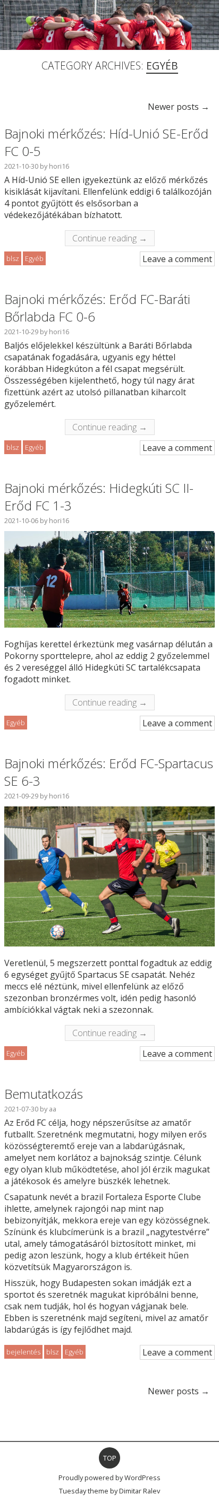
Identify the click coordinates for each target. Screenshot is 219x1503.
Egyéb (34, 258)
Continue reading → (109, 238)
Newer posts (178, 106)
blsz (12, 258)
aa (52, 1109)
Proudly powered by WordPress (109, 1477)
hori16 (59, 166)
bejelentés (23, 1352)
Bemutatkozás (43, 1093)
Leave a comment (177, 259)
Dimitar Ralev (139, 1491)
